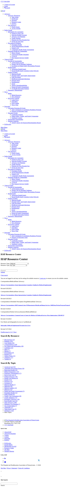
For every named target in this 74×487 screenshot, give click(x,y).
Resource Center (9, 448)
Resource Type (5, 265)
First (2, 332)
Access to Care (10, 367)
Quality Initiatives (10, 397)
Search (8, 8)
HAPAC (6, 440)
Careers (6, 435)
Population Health (10, 393)
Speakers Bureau (9, 451)
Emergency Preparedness (12, 373)
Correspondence (10, 344)
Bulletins (8, 341)
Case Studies (9, 343)
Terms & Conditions (24, 468)
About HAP (7, 432)
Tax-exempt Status (10, 406)
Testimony (8, 357)
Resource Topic (5, 263)
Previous (5, 332)
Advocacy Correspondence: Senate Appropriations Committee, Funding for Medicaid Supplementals (26, 285)
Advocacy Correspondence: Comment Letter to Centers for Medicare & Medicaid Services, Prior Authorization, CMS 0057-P (32, 315)
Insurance (8, 381)
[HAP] (3, 11)
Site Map (6, 449)
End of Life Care (10, 375)
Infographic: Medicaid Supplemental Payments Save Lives (15, 325)
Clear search (4, 275)
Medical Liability (10, 388)
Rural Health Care (10, 401)
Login (6, 6)
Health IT (8, 380)
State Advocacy (10, 402)
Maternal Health (10, 385)
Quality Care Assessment (12, 396)
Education (7, 438)
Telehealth (8, 407)
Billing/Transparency (11, 372)
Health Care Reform (11, 378)
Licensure (8, 383)
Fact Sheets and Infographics (13, 346)
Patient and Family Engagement (14, 391)
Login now (43, 278)
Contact (6, 437)
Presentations (9, 352)
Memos (7, 351)
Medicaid (8, 386)
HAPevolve (7, 443)
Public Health (9, 394)
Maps (6, 349)
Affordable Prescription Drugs (14, 368)
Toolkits (7, 359)
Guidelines (8, 348)
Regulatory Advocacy (11, 399)
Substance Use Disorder (12, 404)
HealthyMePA (8, 445)
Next (15, 332)
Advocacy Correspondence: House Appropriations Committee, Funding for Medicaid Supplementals (26, 295)
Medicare (8, 389)
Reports (7, 354)
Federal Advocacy (10, 376)
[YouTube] (5, 462)
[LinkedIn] (5, 458)
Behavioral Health (10, 370)
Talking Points (9, 356)
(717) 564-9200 (5, 1)
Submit (3, 272)
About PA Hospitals (10, 433)
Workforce (9, 410)
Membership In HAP (10, 446)
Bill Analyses (9, 339)
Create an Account (9, 4)
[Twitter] (38, 460)
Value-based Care (10, 409)
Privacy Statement (12, 468)
